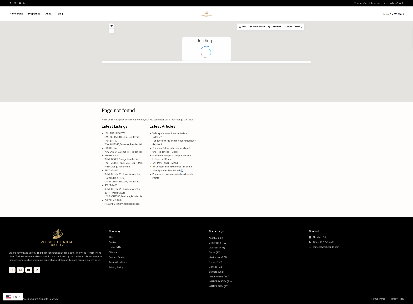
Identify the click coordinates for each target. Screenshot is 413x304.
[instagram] (24, 3)
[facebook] (11, 3)
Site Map (113, 252)
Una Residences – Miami (165, 152)
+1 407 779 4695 (395, 3)
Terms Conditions (118, 262)
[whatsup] (15, 3)
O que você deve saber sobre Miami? (171, 148)
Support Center (117, 257)
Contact (113, 242)
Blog (60, 13)
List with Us (115, 247)
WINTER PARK (216, 286)
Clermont (214, 247)
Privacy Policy (116, 267)
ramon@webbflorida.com (326, 247)
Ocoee (212, 262)
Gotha (212, 252)
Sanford (213, 272)
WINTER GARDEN (217, 281)
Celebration (215, 243)
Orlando (213, 267)
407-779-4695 (395, 13)
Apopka (213, 238)
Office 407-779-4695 (323, 242)
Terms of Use (378, 299)
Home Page (16, 13)
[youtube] (20, 3)
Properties (34, 13)
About (48, 13)
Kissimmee (215, 257)
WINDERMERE (216, 276)
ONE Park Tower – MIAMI (165, 163)
